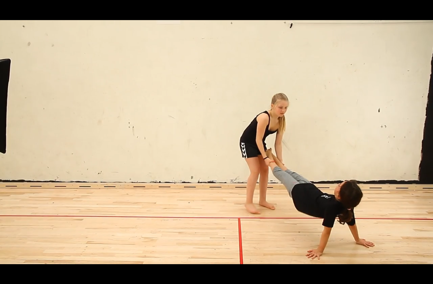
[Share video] (425, 8)
